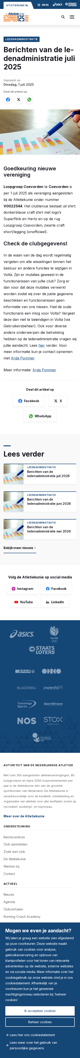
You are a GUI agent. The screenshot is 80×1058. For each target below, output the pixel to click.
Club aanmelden (15, 844)
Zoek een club (14, 851)
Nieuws (9, 894)
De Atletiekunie (15, 859)
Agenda (9, 902)
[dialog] (40, 990)
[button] (72, 17)
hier (41, 345)
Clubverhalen (13, 909)
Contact (9, 874)
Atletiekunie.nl (17, 5)
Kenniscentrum (14, 837)
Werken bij (11, 866)
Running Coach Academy (22, 916)
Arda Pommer (23, 358)
